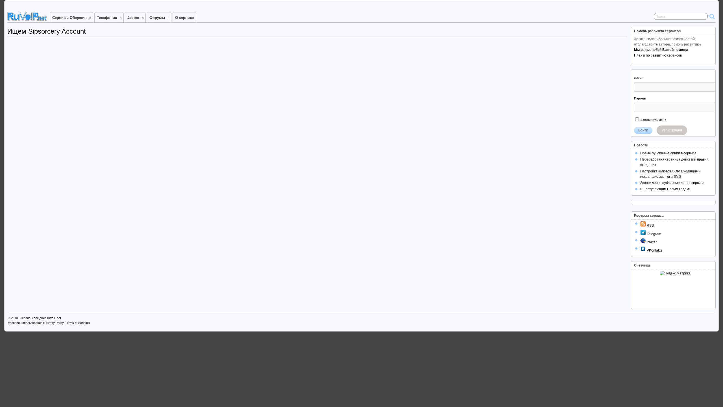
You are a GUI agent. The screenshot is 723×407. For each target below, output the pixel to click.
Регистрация (672, 130)
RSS (650, 226)
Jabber (133, 18)
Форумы (157, 18)
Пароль (640, 98)
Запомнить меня (653, 120)
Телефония (107, 18)
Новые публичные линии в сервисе (668, 153)
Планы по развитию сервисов (658, 55)
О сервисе (184, 18)
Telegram (653, 234)
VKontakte (654, 250)
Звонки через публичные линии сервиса (672, 183)
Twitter (651, 242)
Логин (639, 78)
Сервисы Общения (69, 18)
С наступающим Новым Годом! (665, 189)
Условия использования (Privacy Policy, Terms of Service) (49, 322)
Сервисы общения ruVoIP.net (40, 318)
